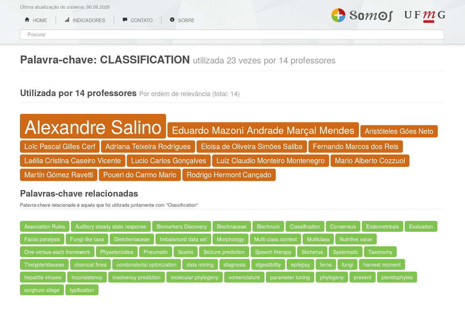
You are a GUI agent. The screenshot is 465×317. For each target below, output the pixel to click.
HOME (39, 20)
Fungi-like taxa (87, 239)
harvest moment (382, 264)
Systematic (345, 251)
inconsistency (87, 277)
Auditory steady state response (110, 226)
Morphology (230, 239)
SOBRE (186, 20)
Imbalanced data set (183, 239)
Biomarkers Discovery (182, 226)
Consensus (343, 226)
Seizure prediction (224, 251)
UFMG (424, 17)
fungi (347, 264)
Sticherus (312, 251)
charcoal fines (90, 264)
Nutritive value (356, 239)
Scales (185, 251)
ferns (326, 264)
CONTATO (141, 20)
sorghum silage (42, 289)
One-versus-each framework (57, 251)
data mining (200, 264)
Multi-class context (275, 239)
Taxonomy (380, 251)
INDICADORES (88, 20)
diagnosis (235, 264)
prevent (362, 277)
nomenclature (244, 277)
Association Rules (44, 226)
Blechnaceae (232, 226)
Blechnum (268, 226)
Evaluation (421, 226)
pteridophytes (397, 277)
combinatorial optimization (147, 264)
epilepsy (300, 264)
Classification (305, 226)
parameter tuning (290, 277)
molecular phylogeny (194, 277)
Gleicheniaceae (132, 239)
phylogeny (332, 277)
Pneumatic (155, 251)
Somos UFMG (362, 14)
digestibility (268, 264)
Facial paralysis (42, 239)
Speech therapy (273, 251)
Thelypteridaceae (44, 264)
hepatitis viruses (42, 277)
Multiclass (318, 239)
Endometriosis (382, 226)
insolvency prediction (137, 277)
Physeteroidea (116, 251)
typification (82, 289)
